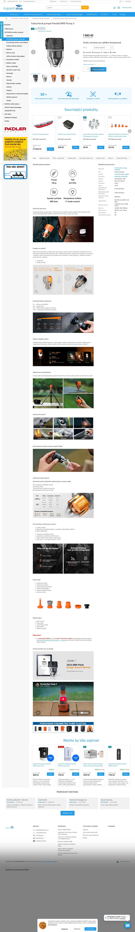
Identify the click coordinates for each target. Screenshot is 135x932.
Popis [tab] (34, 158)
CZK (120, 1)
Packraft (117, 174)
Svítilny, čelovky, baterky (14, 46)
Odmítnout (77, 929)
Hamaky (9, 80)
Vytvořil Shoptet (125, 861)
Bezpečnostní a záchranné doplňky (17, 93)
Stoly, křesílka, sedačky (13, 83)
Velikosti (85, 829)
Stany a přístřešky (12, 66)
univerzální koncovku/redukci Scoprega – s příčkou (51, 640)
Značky (7, 121)
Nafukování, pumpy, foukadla (15, 39)
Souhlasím (91, 929)
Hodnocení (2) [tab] (100, 158)
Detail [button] (50, 774)
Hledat (85, 7)
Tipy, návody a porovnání (90, 832)
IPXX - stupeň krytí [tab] (58, 158)
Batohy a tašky (11, 63)
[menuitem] (15, 14)
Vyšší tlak (124, 176)
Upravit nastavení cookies (49, 861)
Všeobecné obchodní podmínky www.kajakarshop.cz (67, 837)
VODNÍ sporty (9, 29)
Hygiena (9, 90)
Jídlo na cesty (10, 53)
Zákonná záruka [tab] (44, 158)
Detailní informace (88, 64)
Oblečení (9, 49)
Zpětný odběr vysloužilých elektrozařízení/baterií (65, 849)
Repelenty (9, 36)
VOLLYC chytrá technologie (13, 107)
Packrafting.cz (76, 1)
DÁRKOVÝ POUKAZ (11, 117)
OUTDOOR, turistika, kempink (14, 32)
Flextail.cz (63, 1)
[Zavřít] (128, 917)
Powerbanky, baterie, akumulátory (17, 42)
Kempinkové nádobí (12, 59)
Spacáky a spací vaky (13, 70)
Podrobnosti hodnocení (45, 31)
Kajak (127, 174)
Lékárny (9, 87)
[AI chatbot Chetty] (127, 925)
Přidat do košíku (98, 69)
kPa (60, 252)
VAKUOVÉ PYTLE (10, 111)
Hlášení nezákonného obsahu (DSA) (66, 845)
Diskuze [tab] (110, 158)
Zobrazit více (68, 813)
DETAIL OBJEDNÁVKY (64, 829)
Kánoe (123, 174)
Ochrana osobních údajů (65, 841)
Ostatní (8, 100)
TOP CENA (8, 114)
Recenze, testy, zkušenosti (91, 835)
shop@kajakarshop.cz (42, 830)
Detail (50, 149)
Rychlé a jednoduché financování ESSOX (67, 854)
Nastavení (64, 929)
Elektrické (118, 176)
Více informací (52, 924)
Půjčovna (53, 1)
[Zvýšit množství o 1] (90, 68)
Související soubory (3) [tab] (86, 158)
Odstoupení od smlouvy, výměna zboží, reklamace (67, 833)
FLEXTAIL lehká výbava (12, 104)
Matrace (9, 76)
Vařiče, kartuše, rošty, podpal (15, 56)
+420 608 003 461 (41, 833)
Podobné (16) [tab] (72, 158)
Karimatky (9, 73)
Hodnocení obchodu (67, 791)
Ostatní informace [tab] (122, 158)
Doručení (88, 52)
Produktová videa (41, 841)
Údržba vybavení (11, 97)
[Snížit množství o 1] (90, 70)
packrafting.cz (40, 838)
